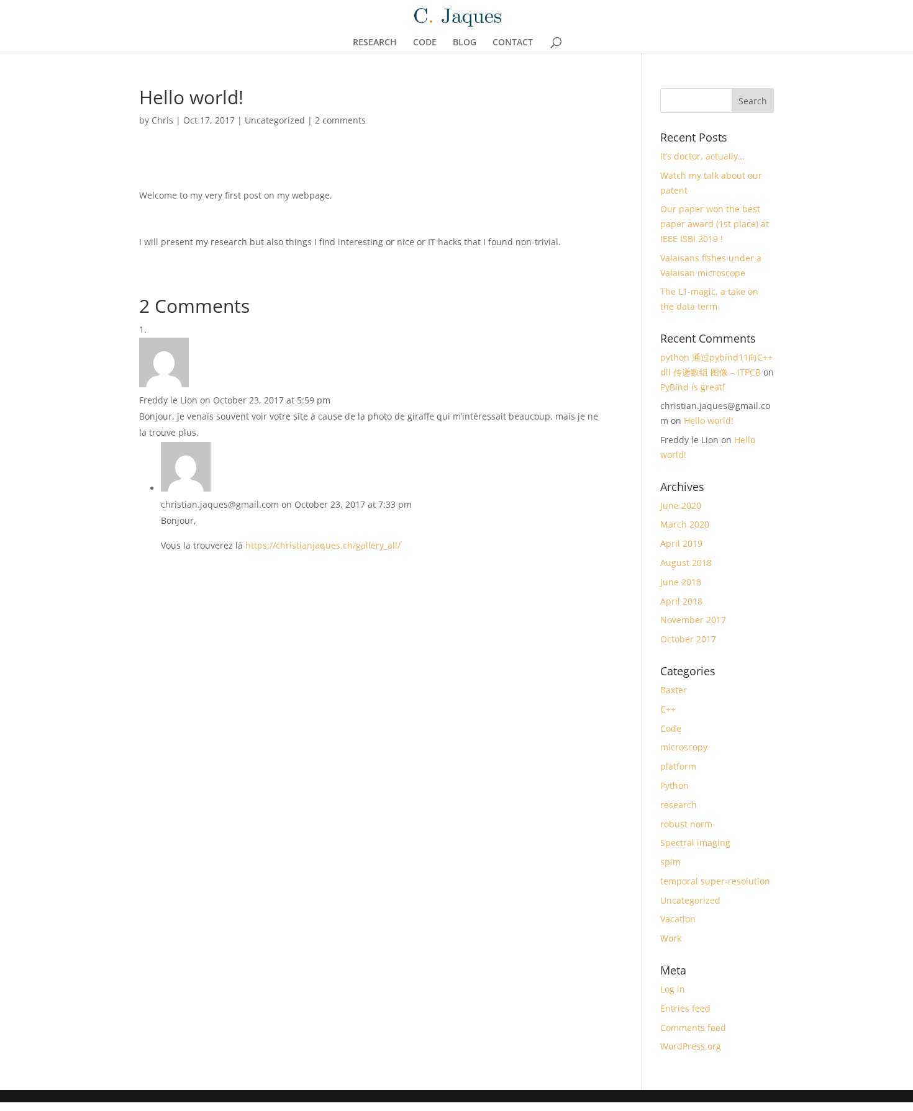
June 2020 (680, 505)
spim (670, 862)
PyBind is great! (692, 387)
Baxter (673, 690)
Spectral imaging (695, 842)
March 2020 (684, 524)
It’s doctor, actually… (702, 156)
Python (674, 785)
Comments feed (693, 1027)
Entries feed (685, 1008)
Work (670, 938)
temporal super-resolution (715, 881)
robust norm (686, 824)
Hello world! (709, 420)
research (678, 805)
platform (678, 766)
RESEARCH (375, 43)
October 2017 (688, 639)
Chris (162, 120)
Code (670, 728)
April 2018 (681, 601)
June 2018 (680, 582)
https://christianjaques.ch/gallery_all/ (323, 545)
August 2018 (686, 563)
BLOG (464, 43)
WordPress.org (690, 1046)
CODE (425, 43)
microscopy (683, 747)
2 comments (340, 120)
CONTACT (513, 43)
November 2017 (693, 620)
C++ (668, 709)
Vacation (678, 919)
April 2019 (681, 543)
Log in (672, 989)
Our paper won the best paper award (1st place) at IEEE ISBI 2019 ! (714, 224)
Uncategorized (275, 120)
